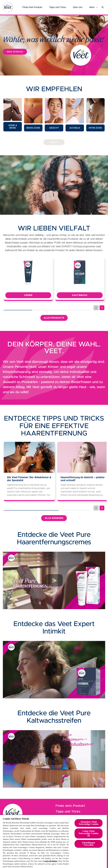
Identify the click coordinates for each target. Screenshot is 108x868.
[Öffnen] (102, 7)
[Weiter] (102, 307)
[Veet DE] (12, 813)
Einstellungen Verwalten (88, 843)
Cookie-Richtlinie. (50, 861)
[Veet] (8, 7)
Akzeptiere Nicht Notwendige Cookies (89, 823)
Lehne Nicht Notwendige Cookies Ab (89, 833)
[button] (12, 114)
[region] (53, 841)
